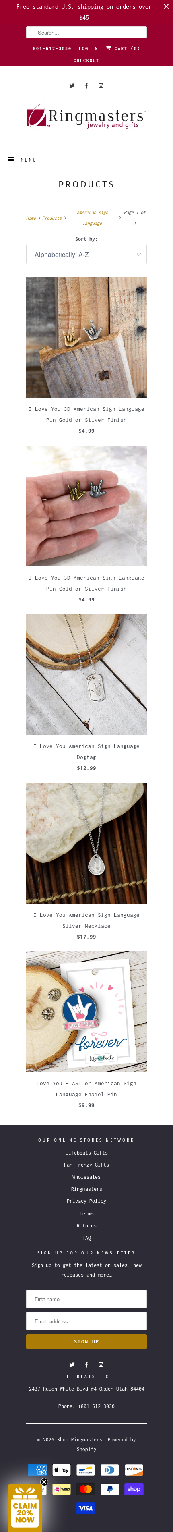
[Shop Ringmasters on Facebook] (86, 86)
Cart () (125, 48)
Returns (87, 1226)
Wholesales (86, 1177)
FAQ (86, 1238)
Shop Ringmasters (79, 1439)
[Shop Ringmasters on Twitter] (72, 86)
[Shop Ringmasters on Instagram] (101, 86)
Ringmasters (86, 1189)
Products (86, 184)
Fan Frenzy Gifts (86, 1165)
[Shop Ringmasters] (86, 120)
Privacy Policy (86, 1201)
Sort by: (86, 239)
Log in (88, 48)
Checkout (86, 60)
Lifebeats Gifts (87, 1153)
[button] (25, 1508)
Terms (87, 1214)
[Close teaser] (44, 1482)
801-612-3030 (52, 48)
